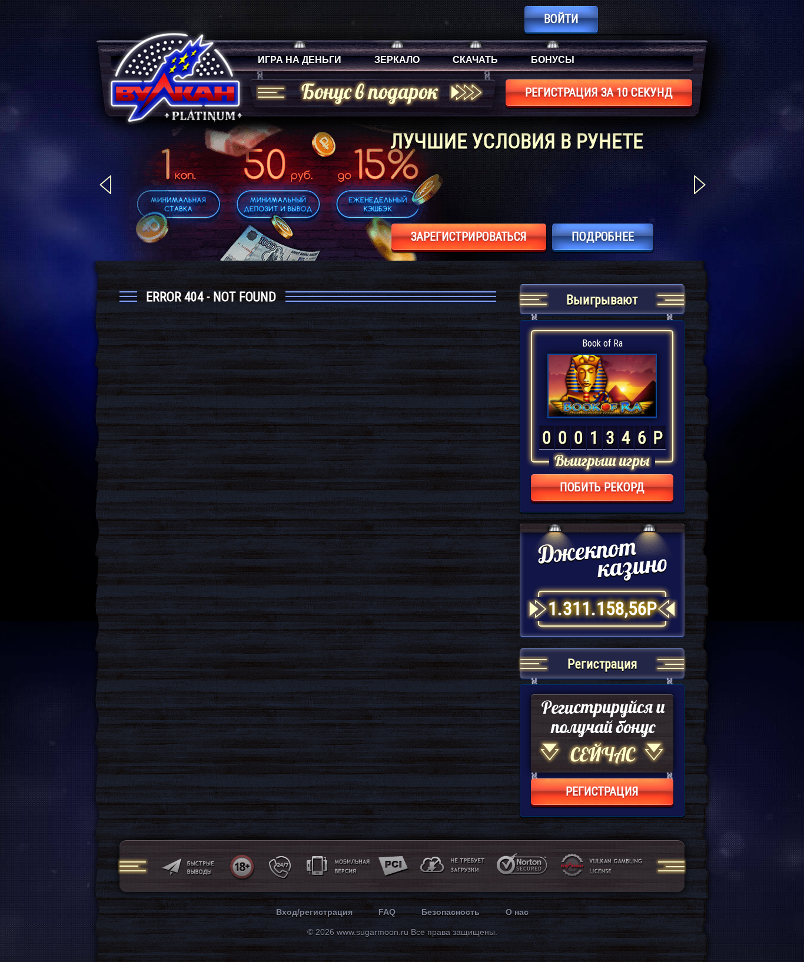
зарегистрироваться (469, 236)
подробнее (603, 236)
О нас (517, 912)
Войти (561, 19)
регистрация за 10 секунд (599, 92)
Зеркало (397, 60)
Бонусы (552, 60)
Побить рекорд (602, 487)
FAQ (387, 912)
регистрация (602, 791)
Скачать (475, 60)
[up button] (777, 921)
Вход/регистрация (314, 912)
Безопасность (450, 912)
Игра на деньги (299, 60)
